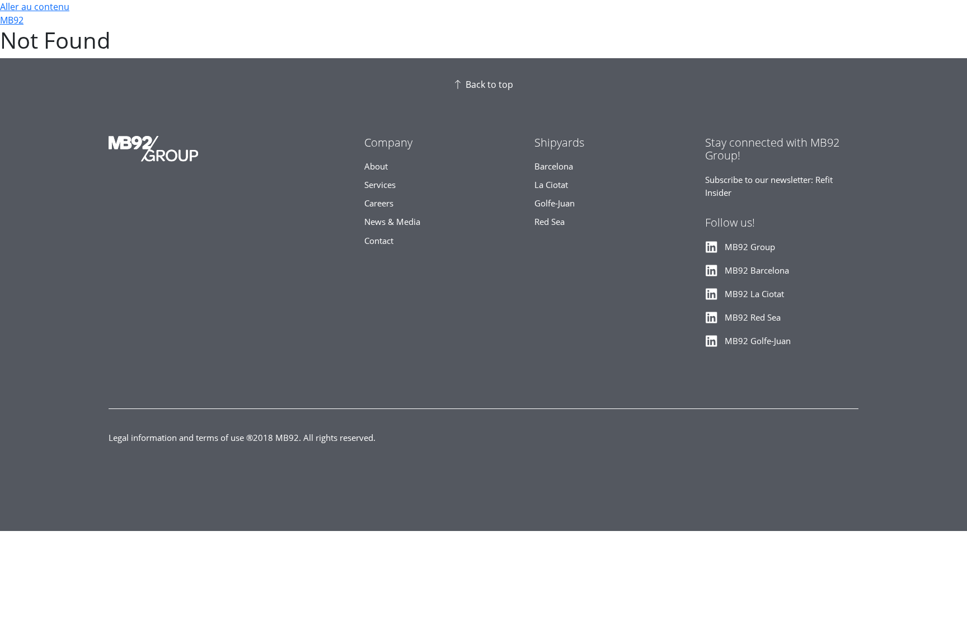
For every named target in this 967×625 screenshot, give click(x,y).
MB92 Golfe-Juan (758, 341)
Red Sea (549, 222)
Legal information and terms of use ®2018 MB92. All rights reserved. (242, 438)
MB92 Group (750, 247)
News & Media (392, 222)
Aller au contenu (34, 7)
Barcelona (553, 166)
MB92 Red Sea (753, 317)
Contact (378, 241)
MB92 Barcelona (757, 270)
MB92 (12, 20)
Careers (378, 203)
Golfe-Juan (554, 203)
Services (380, 185)
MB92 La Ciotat (754, 294)
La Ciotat (551, 185)
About (376, 166)
